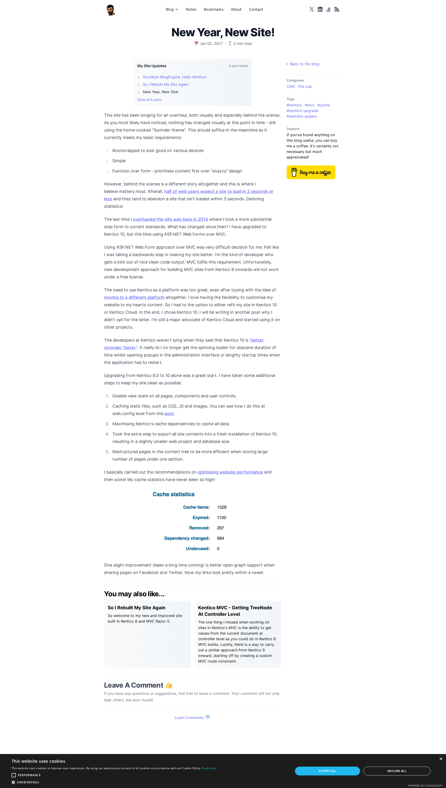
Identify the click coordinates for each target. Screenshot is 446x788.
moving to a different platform (134, 297)
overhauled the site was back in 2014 (170, 219)
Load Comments (190, 717)
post (169, 413)
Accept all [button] (327, 771)
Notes (191, 9)
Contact (256, 9)
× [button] (441, 759)
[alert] (223, 771)
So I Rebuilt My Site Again (165, 84)
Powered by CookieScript (425, 785)
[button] (114, 782)
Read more (209, 768)
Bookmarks (213, 9)
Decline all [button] (396, 771)
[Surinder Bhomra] (112, 9)
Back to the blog (304, 64)
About (236, 9)
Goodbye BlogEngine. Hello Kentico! (174, 77)
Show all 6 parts (149, 100)
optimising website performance (230, 472)
